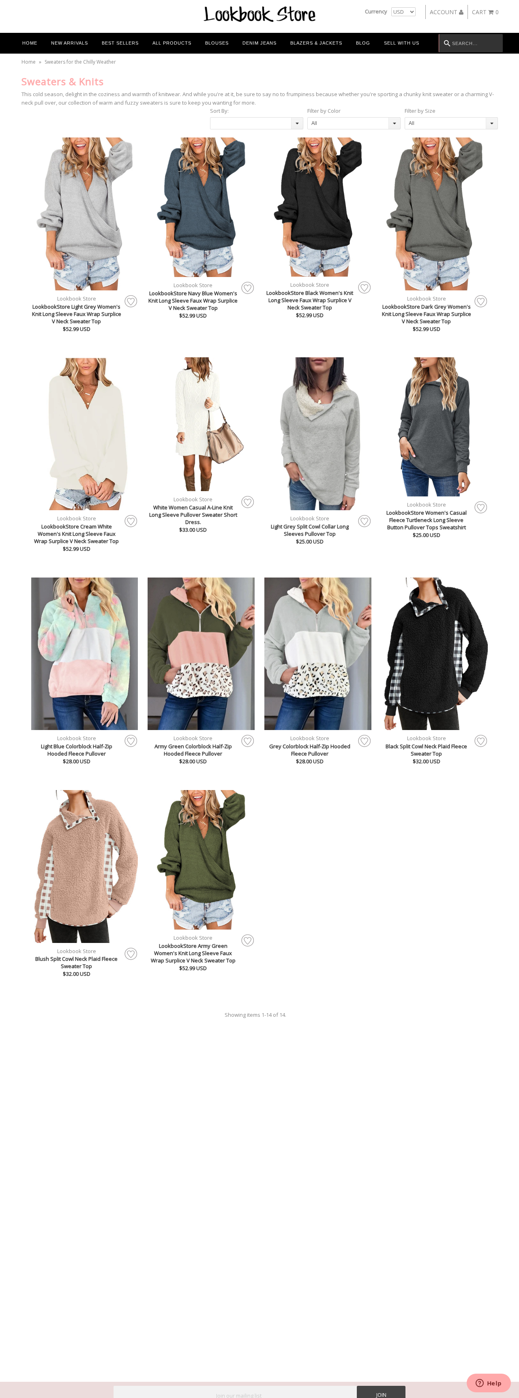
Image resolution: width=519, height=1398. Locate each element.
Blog (363, 43)
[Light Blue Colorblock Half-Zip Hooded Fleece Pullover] (84, 654)
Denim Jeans (259, 43)
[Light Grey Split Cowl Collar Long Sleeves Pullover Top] (317, 433)
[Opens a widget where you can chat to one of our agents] (488, 1384)
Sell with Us (401, 43)
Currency (376, 11)
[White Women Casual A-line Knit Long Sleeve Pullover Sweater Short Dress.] (201, 424)
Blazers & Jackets (316, 43)
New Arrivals (69, 43)
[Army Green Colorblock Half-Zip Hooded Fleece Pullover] (201, 654)
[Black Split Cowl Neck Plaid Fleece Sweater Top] (434, 654)
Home (29, 43)
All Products (171, 43)
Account (444, 12)
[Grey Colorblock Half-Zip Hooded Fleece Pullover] (317, 654)
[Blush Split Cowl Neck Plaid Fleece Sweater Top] (84, 866)
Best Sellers (120, 43)
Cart (485, 12)
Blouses (217, 43)
